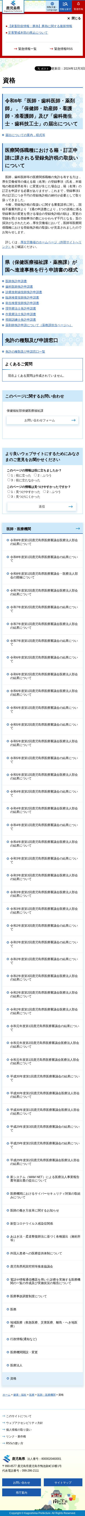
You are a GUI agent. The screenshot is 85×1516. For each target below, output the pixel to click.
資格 (13, 1378)
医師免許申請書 (16, 281)
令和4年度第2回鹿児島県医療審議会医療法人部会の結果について (44, 810)
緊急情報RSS (63, 49)
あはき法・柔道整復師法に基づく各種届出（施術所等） (45, 1238)
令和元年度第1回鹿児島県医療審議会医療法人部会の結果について (44, 1061)
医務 (13, 1309)
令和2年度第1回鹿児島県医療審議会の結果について (44, 961)
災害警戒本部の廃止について (28, 32)
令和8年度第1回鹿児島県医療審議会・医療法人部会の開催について (44, 575)
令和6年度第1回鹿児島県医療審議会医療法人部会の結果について (44, 692)
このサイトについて (19, 1416)
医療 (31, 1394)
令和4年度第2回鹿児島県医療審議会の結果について (44, 793)
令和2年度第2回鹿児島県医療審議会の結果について (44, 944)
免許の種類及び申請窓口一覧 (25, 351)
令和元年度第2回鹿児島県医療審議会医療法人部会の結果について (44, 1044)
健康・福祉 (19, 1394)
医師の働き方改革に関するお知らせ (34, 1210)
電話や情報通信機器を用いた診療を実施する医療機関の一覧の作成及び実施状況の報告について (45, 1281)
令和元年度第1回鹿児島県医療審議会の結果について (44, 1027)
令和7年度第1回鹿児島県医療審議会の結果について (44, 642)
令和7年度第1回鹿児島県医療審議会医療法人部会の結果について (44, 625)
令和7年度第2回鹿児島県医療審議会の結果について (44, 609)
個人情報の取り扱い (19, 1429)
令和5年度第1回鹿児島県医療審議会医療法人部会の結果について (44, 776)
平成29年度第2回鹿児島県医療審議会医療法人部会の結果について (45, 1162)
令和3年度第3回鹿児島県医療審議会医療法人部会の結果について (44, 877)
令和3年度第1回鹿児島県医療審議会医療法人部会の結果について (44, 910)
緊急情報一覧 (27, 49)
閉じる (76, 18)
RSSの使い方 (14, 1443)
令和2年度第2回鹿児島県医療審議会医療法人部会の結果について (44, 994)
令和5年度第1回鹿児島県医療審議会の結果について (44, 759)
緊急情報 (78, 9)
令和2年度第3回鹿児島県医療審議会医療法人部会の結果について (44, 977)
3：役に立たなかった (25, 480)
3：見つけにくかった (25, 496)
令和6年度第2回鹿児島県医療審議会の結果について (44, 659)
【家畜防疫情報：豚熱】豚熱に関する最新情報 (40, 26)
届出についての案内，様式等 (25, 135)
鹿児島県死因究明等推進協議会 (31, 1266)
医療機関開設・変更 (24, 1352)
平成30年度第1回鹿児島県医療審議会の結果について (45, 1078)
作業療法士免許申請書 (20, 314)
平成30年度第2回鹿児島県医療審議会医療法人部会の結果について (45, 1095)
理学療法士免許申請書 (20, 308)
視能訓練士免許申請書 (20, 319)
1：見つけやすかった (25, 492)
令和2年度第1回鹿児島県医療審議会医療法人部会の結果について (44, 1011)
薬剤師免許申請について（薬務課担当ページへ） (39, 325)
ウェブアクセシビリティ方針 (24, 1423)
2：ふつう (45, 475)
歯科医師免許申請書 (19, 286)
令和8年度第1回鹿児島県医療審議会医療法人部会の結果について (44, 542)
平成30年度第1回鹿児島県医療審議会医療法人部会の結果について (45, 1111)
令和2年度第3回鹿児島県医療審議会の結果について (44, 927)
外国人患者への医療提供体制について (36, 1253)
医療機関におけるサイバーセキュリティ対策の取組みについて (45, 1195)
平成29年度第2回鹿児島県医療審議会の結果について (45, 1145)
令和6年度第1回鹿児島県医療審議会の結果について (44, 709)
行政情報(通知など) (23, 1339)
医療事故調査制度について (28, 1296)
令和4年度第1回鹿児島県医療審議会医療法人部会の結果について (44, 843)
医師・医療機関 (19, 529)
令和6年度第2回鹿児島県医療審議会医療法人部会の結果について (44, 676)
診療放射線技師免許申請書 (23, 292)
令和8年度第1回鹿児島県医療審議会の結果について (44, 558)
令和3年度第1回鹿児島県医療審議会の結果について (44, 860)
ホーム (6, 1394)
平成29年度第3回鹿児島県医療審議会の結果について (45, 1128)
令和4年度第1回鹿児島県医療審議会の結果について (44, 826)
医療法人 (16, 1365)
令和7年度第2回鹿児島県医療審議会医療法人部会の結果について (44, 592)
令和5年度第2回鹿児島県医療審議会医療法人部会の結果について (44, 743)
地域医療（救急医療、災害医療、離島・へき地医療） (43, 1324)
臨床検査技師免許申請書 (22, 297)
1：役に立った (21, 475)
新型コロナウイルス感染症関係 (31, 1223)
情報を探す (65, 9)
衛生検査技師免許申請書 (22, 303)
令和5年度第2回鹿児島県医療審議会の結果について (44, 726)
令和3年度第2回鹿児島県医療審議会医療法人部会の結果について (44, 894)
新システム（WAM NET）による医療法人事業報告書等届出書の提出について (44, 1178)
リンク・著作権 (16, 1436)
